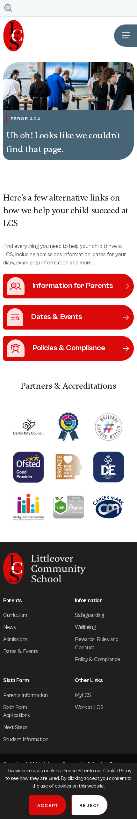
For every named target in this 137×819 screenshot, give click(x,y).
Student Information (25, 739)
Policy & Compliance (97, 659)
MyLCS (83, 695)
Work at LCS (89, 707)
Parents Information (25, 695)
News (9, 627)
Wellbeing (85, 627)
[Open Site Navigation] (125, 35)
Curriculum (15, 615)
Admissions (15, 639)
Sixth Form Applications (16, 711)
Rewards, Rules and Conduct (96, 643)
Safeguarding (89, 615)
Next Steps (15, 727)
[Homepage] (12, 35)
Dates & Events (20, 651)
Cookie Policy (117, 771)
